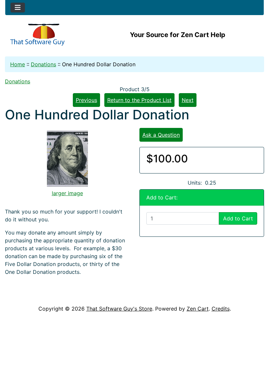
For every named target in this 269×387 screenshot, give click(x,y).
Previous (86, 100)
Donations (43, 64)
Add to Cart (238, 218)
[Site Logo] (48, 35)
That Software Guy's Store (119, 308)
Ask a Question (161, 135)
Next (188, 100)
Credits (221, 308)
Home (17, 64)
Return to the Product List (139, 100)
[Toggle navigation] (17, 7)
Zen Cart (198, 308)
